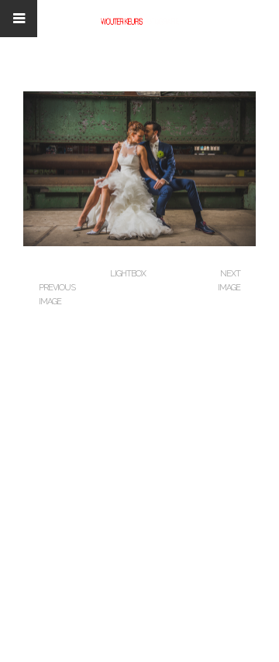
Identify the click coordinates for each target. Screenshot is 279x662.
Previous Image (57, 295)
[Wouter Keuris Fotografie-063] (139, 243)
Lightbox (128, 274)
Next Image (229, 281)
